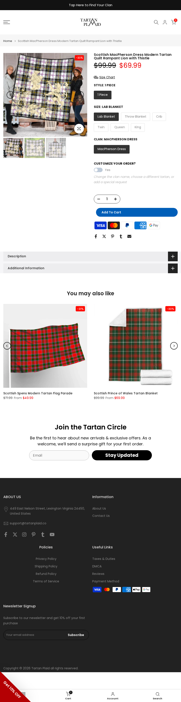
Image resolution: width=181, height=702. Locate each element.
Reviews (98, 574)
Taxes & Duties (103, 559)
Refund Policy (46, 574)
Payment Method (105, 581)
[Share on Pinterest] (113, 236)
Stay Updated (121, 455)
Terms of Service (46, 581)
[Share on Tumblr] (121, 236)
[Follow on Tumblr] (42, 534)
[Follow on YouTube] (52, 534)
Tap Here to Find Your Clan (90, 5)
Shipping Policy (46, 566)
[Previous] (10, 95)
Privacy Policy (46, 559)
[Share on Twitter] (104, 236)
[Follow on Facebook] (5, 534)
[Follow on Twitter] (15, 534)
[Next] (80, 95)
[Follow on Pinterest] (33, 534)
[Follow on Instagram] (24, 534)
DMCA (97, 566)
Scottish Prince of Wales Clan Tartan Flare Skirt (41, 393)
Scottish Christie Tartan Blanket (119, 393)
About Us (99, 508)
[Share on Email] (129, 236)
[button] (15, 686)
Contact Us (101, 516)
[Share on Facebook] (96, 236)
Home (7, 41)
